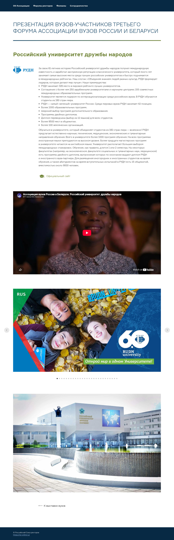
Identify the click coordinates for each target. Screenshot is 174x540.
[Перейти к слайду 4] (64, 378)
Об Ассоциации (21, 5)
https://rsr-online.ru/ (21, 535)
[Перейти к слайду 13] (84, 378)
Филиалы (61, 5)
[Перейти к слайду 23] (107, 378)
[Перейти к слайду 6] (68, 378)
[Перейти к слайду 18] (96, 378)
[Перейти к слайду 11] (80, 378)
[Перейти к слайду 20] (100, 378)
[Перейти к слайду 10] (77, 378)
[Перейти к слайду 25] (112, 378)
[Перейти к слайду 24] (109, 378)
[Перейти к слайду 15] (89, 378)
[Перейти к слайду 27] (116, 378)
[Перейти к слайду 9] (75, 378)
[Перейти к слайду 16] (91, 378)
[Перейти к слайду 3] (61, 378)
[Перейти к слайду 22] (105, 378)
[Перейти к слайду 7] (70, 378)
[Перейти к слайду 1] (57, 378)
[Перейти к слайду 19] (98, 378)
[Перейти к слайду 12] (82, 378)
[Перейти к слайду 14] (87, 378)
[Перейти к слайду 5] (66, 378)
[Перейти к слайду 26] (114, 378)
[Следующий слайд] (167, 330)
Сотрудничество (79, 5)
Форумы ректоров (43, 5)
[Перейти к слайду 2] (59, 378)
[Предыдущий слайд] (6, 330)
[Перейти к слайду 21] (103, 378)
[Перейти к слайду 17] (93, 378)
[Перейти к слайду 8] (73, 378)
